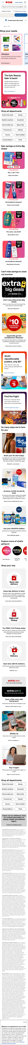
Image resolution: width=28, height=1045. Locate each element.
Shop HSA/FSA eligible (13, 535)
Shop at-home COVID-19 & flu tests (13, 501)
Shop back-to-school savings (13, 346)
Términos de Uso (11, 1043)
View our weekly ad (13, 740)
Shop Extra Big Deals (13, 308)
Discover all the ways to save (13, 706)
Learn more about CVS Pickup (13, 636)
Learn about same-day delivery (13, 601)
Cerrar (25, 1022)
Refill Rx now (13, 670)
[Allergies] (6, 39)
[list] (14, 49)
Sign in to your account (13, 774)
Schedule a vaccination (13, 464)
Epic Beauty (6, 559)
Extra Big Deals (17, 559)
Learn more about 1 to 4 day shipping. (16, 926)
